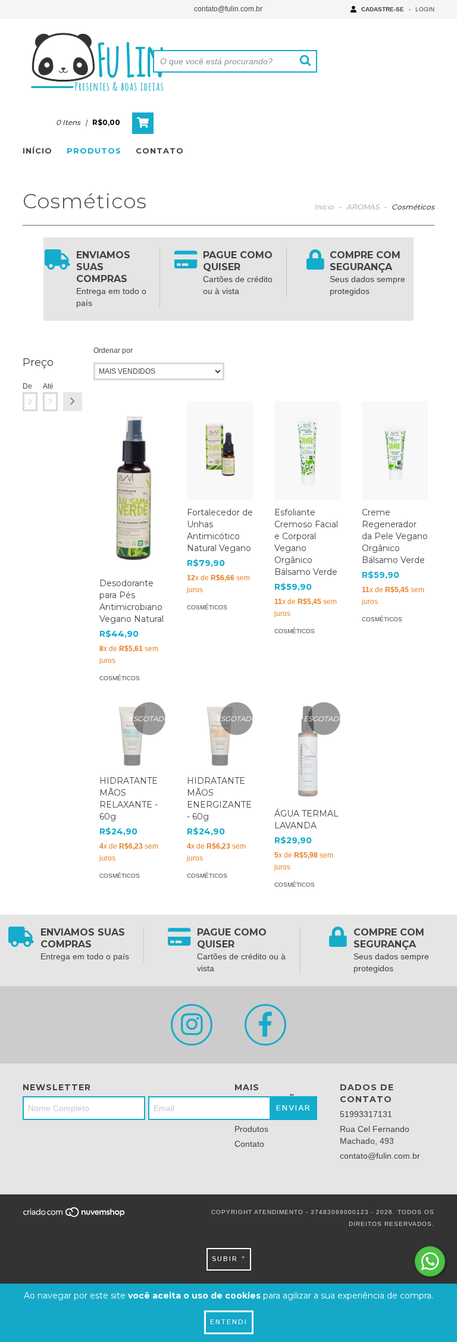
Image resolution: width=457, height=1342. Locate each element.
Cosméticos (119, 678)
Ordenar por (113, 350)
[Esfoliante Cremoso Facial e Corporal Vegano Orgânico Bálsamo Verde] (307, 450)
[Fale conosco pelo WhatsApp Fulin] (430, 1261)
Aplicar (72, 401)
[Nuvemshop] (75, 1216)
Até (48, 386)
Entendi (229, 1322)
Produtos (94, 150)
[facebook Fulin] (265, 1025)
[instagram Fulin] (191, 1025)
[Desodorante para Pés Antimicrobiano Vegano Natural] (132, 486)
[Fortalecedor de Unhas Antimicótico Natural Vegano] (220, 450)
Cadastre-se (382, 9)
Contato (160, 150)
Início (37, 150)
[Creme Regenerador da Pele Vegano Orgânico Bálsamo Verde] (395, 450)
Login (424, 9)
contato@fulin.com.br (228, 9)
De (27, 386)
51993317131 (366, 1114)
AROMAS (362, 206)
